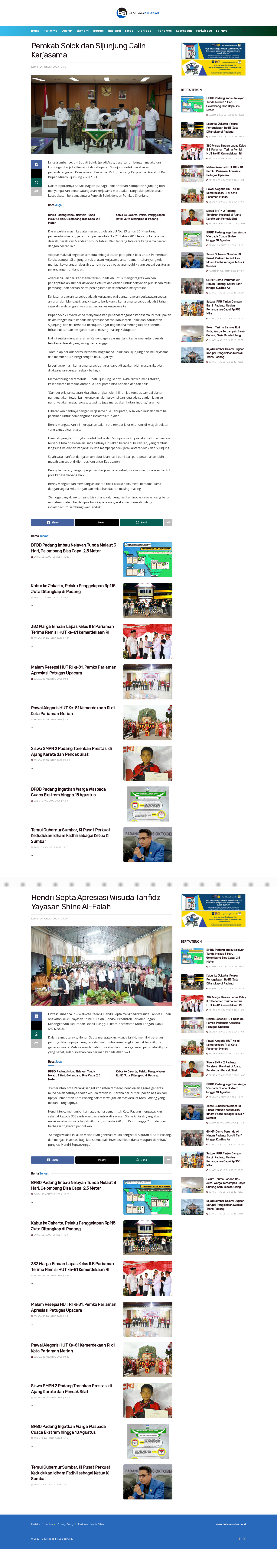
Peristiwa (51, 31)
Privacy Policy (65, 1524)
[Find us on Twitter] (244, 1539)
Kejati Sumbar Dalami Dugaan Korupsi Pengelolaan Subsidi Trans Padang (225, 353)
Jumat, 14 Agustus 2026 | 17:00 (226, 293)
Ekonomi (83, 31)
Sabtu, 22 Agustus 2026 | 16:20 (51, 557)
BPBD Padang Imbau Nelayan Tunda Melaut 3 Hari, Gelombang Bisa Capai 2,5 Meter (74, 219)
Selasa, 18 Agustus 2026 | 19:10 (51, 719)
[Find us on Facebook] (239, 1539)
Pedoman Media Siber (91, 1524)
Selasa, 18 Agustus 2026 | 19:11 (51, 679)
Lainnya (222, 31)
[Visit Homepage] (139, 13)
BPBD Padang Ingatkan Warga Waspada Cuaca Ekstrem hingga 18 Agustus (226, 236)
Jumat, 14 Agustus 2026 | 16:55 (225, 362)
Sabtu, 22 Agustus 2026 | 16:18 (51, 597)
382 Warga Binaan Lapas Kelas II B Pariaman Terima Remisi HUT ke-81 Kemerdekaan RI (226, 149)
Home (35, 31)
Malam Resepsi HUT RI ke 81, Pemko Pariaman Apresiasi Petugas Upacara (225, 171)
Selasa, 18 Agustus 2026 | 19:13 (51, 638)
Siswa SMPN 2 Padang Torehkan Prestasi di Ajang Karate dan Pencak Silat (223, 214)
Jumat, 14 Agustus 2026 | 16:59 (225, 318)
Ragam (98, 31)
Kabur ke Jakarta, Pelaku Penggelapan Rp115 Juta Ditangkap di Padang (222, 127)
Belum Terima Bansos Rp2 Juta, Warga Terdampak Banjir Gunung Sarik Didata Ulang (225, 331)
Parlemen (165, 31)
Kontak (49, 1524)
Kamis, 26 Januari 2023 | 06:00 (49, 918)
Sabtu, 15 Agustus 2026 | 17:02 (51, 847)
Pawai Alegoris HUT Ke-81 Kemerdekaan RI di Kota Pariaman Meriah (223, 193)
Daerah (67, 31)
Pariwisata (204, 31)
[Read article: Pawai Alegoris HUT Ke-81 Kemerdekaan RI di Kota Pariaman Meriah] (147, 722)
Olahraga (144, 31)
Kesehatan (184, 31)
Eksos (129, 31)
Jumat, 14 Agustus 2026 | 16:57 (225, 340)
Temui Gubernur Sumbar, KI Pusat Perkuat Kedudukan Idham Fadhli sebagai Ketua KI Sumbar (70, 835)
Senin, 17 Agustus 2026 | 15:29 (50, 801)
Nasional (114, 31)
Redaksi (35, 1524)
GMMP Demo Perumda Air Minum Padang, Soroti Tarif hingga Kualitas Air (224, 284)
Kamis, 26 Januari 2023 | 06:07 (49, 66)
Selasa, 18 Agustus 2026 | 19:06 (51, 760)
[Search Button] (244, 31)
